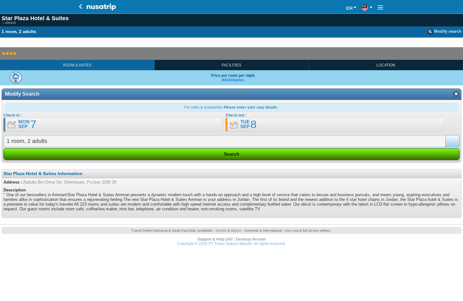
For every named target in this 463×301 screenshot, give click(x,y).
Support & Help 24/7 (215, 239)
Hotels (221, 230)
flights (236, 230)
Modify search (447, 31)
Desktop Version (251, 239)
